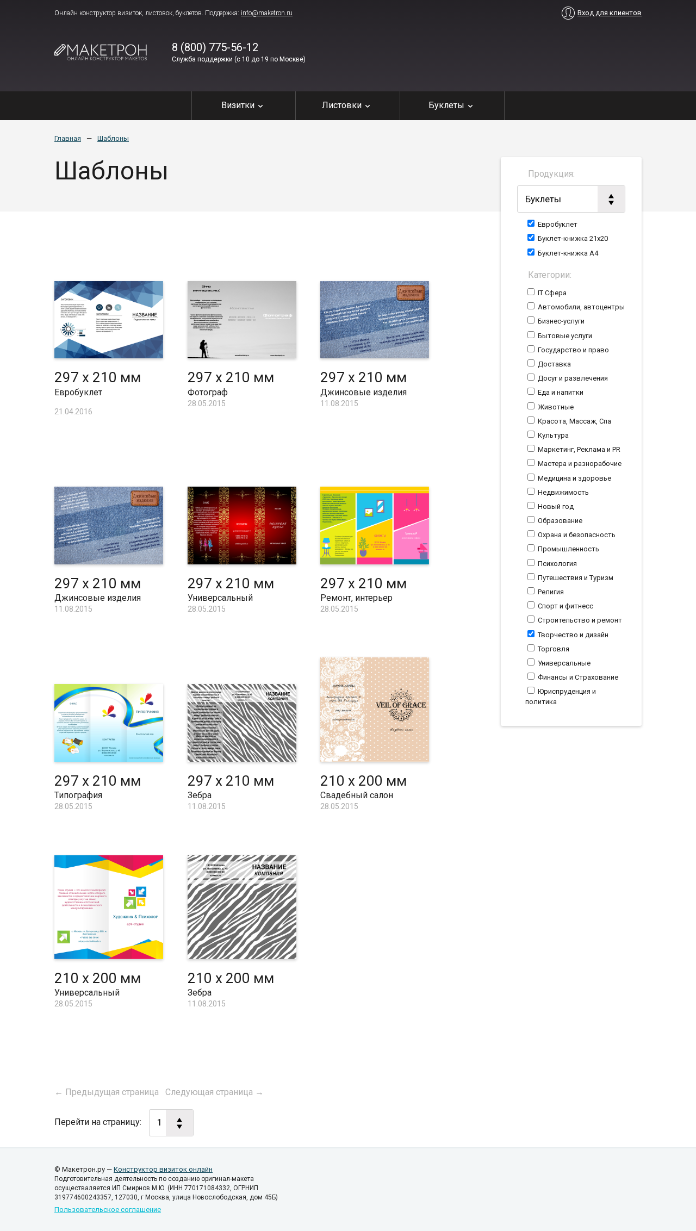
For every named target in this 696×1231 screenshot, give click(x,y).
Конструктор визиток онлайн (163, 1169)
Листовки (342, 105)
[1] (171, 1122)
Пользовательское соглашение (107, 1209)
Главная (67, 138)
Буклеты (446, 105)
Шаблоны (113, 138)
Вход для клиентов (609, 13)
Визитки (237, 105)
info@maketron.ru (267, 13)
